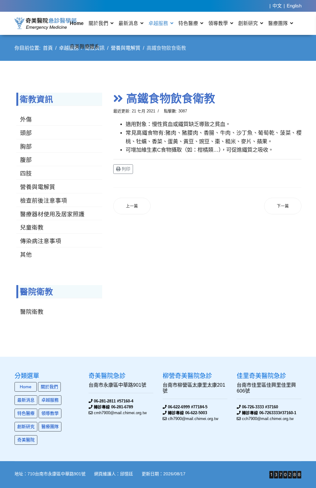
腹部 (26, 159)
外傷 (26, 119)
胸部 (26, 146)
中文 (277, 5)
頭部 (26, 133)
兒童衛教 (32, 227)
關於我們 (98, 23)
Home (77, 23)
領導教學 (218, 23)
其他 (26, 254)
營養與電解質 (37, 187)
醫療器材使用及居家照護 (52, 214)
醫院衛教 (32, 311)
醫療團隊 (278, 23)
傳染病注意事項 (40, 241)
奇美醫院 (26, 440)
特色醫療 (188, 23)
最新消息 (128, 23)
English (294, 5)
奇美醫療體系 (84, 46)
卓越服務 (158, 23)
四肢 (26, 173)
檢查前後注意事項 (43, 200)
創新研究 (248, 23)
